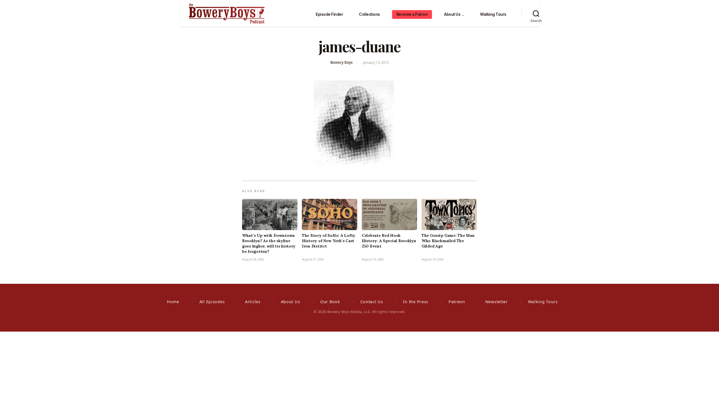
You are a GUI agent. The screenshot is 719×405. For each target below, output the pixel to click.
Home (173, 301)
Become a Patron (412, 14)
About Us (454, 14)
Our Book (330, 301)
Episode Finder (329, 14)
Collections (369, 14)
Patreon (457, 301)
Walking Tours (493, 14)
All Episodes (212, 301)
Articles (253, 301)
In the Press (415, 301)
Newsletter (496, 301)
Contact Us (371, 301)
